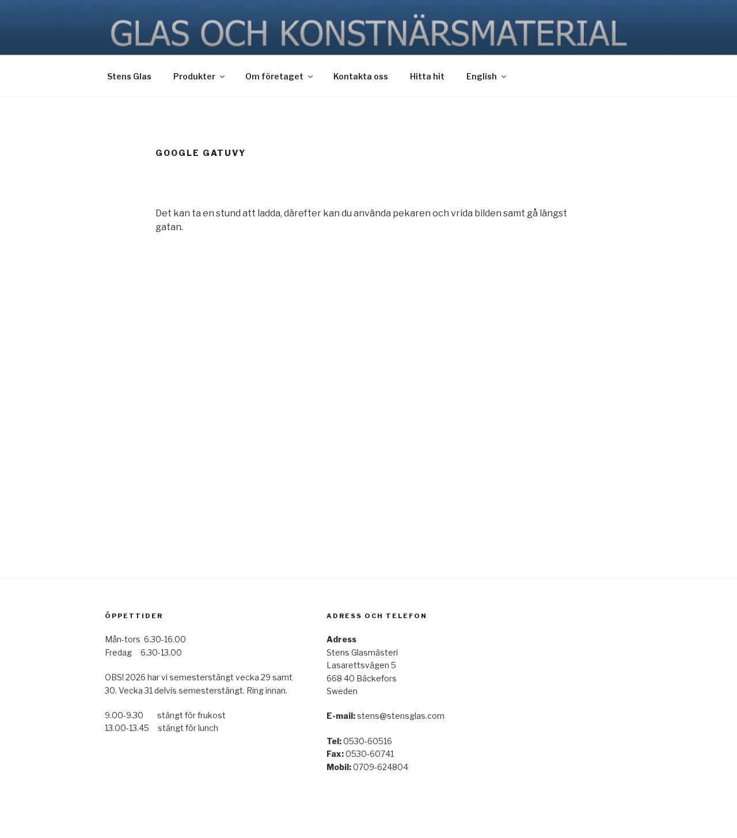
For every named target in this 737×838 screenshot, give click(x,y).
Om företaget (274, 76)
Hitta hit (427, 76)
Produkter (194, 76)
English (481, 76)
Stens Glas (129, 76)
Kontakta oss (360, 76)
